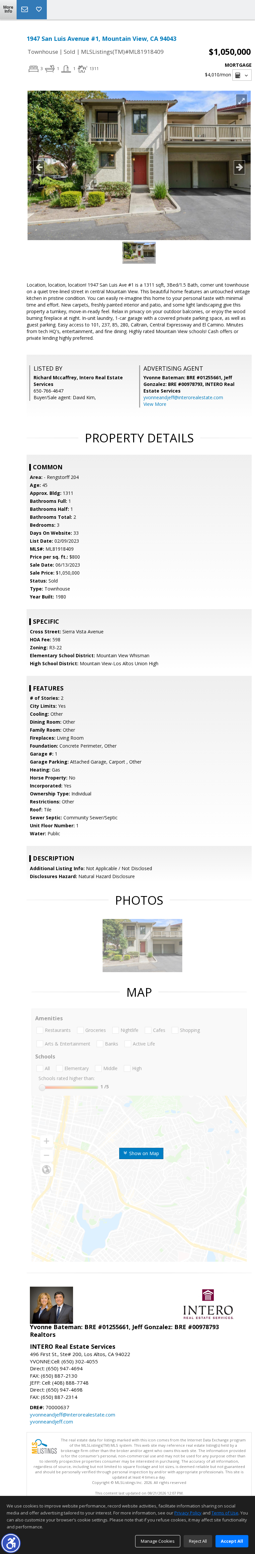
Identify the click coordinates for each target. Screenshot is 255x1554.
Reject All (198, 1541)
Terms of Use (225, 1513)
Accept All (232, 1541)
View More (154, 404)
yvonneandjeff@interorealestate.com (183, 397)
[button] (11, 1543)
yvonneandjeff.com (51, 1421)
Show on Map (143, 1153)
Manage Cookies (158, 1541)
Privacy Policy (188, 1513)
